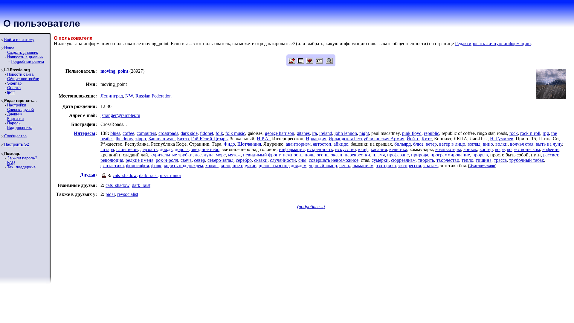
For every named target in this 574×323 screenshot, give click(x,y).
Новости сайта (20, 74)
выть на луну (549, 144)
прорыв (480, 154)
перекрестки (357, 154)
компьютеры (448, 149)
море (221, 154)
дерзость (149, 149)
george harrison (279, 133)
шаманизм (362, 165)
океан (336, 154)
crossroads (168, 133)
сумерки (380, 160)
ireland (325, 133)
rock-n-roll (530, 133)
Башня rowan (161, 138)
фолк (156, 165)
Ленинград (111, 95)
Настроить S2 (16, 144)
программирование (450, 154)
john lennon (346, 133)
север (199, 160)
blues (115, 133)
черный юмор (323, 165)
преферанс (398, 154)
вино (488, 144)
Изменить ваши (482, 166)
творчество (447, 160)
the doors (124, 138)
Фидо (229, 144)
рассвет (550, 154)
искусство (345, 149)
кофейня (550, 149)
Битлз (183, 138)
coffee (128, 133)
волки (501, 144)
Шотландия (249, 144)
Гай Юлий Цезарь (209, 138)
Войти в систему (19, 39)
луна (208, 154)
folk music (235, 133)
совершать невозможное (333, 160)
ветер (431, 144)
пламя (379, 154)
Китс (427, 138)
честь (344, 165)
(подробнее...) (311, 206)
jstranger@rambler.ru (120, 115)
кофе (500, 149)
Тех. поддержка (21, 167)
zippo (140, 138)
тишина (483, 160)
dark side (189, 133)
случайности (283, 160)
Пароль (14, 123)
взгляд (474, 144)
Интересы (84, 133)
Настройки (16, 105)
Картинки (15, 118)
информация (292, 149)
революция (111, 160)
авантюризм (298, 144)
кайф (363, 149)
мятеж (234, 154)
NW (129, 95)
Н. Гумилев (501, 138)
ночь (309, 154)
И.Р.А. (263, 138)
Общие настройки (23, 79)
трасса (500, 160)
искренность (320, 149)
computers (146, 133)
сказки (261, 160)
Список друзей (20, 109)
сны (302, 160)
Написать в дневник (25, 57)
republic (431, 133)
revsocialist (127, 194)
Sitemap (14, 83)
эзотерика (386, 165)
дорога (182, 149)
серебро (244, 160)
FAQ (11, 162)
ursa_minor (170, 175)
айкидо (341, 144)
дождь (166, 149)
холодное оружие (238, 165)
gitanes (303, 133)
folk (219, 133)
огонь (322, 154)
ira (314, 133)
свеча (186, 160)
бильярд (402, 144)
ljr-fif (11, 92)
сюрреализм (403, 160)
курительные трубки (171, 154)
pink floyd (412, 133)
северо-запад (220, 160)
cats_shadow (125, 175)
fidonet (206, 133)
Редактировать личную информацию (493, 43)
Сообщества (15, 136)
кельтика (398, 149)
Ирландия (316, 138)
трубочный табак (526, 160)
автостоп (322, 144)
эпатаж (430, 165)
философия (137, 165)
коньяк (470, 149)
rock (513, 133)
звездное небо (205, 149)
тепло (467, 160)
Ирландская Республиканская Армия (366, 138)
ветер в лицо (452, 144)
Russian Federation (153, 95)
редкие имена (139, 160)
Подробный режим (27, 61)
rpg (546, 133)
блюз (418, 144)
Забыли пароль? (22, 158)
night (364, 133)
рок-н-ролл (167, 160)
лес (198, 154)
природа (419, 154)
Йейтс (413, 138)
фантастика (112, 165)
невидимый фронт (261, 154)
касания (379, 149)
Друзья (87, 174)
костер (486, 149)
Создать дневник (22, 52)
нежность (292, 154)
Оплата (14, 88)
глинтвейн (127, 149)
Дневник (14, 114)
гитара (107, 149)
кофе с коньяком (523, 149)
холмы (212, 165)
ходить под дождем (183, 165)
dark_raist (148, 175)
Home (9, 48)
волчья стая (521, 144)
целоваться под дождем (282, 165)
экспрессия (409, 165)
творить (426, 160)
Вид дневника (19, 127)
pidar (110, 194)
